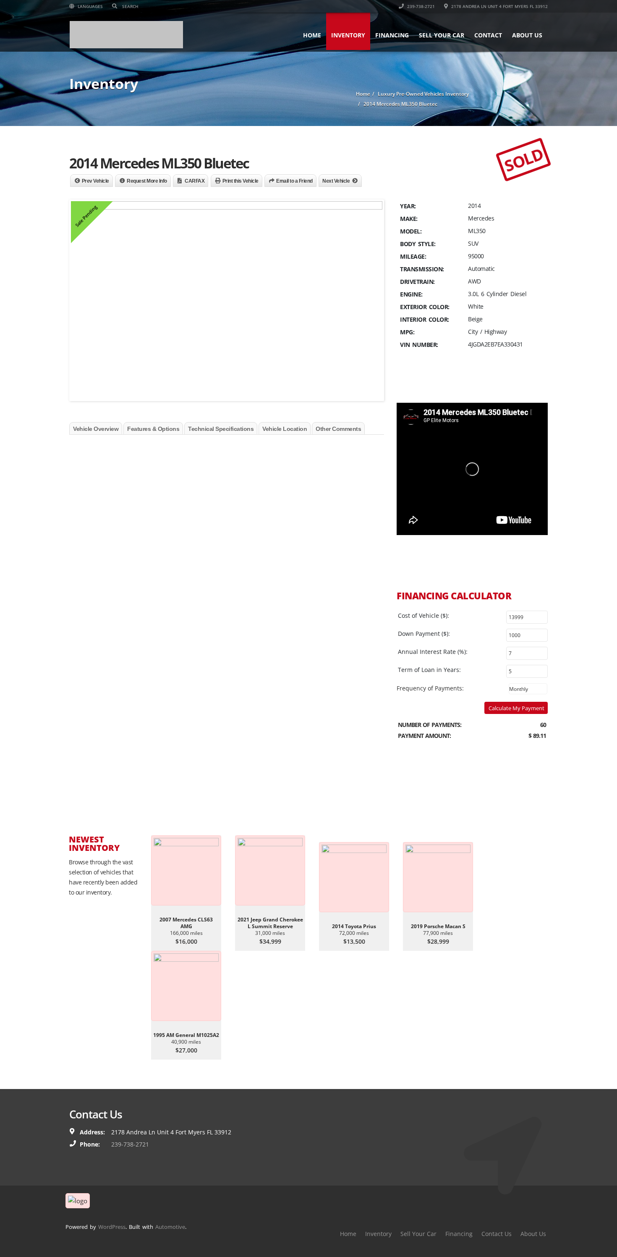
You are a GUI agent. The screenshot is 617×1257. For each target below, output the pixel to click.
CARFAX (194, 181)
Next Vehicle (336, 181)
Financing (392, 35)
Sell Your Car (441, 35)
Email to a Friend (294, 181)
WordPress (111, 1227)
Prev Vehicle (95, 181)
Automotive (170, 1227)
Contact (488, 35)
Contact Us (496, 1234)
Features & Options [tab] (153, 428)
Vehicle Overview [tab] (95, 428)
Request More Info (147, 181)
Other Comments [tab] (338, 428)
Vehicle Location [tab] (284, 428)
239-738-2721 (420, 6)
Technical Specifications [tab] (221, 428)
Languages (89, 6)
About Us (527, 35)
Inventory (348, 35)
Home (312, 35)
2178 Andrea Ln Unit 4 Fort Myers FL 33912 (499, 6)
